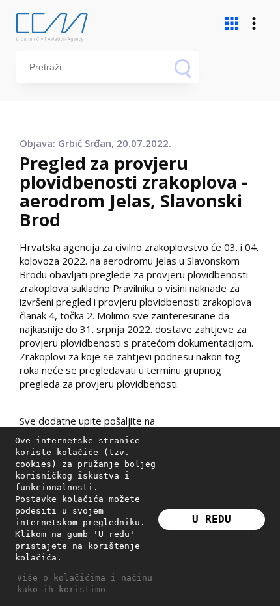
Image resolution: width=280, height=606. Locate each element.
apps (232, 23)
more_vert (254, 23)
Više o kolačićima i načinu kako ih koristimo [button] (84, 583)
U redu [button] (211, 519)
